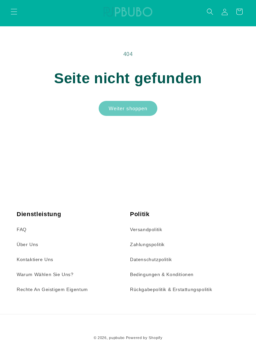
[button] (14, 11)
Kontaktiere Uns (35, 259)
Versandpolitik (146, 229)
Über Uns (27, 244)
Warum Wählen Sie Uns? (45, 274)
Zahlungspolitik (147, 244)
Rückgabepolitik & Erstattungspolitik (171, 289)
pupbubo (117, 338)
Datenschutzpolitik (151, 259)
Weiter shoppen (128, 108)
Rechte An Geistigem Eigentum (52, 289)
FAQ (22, 229)
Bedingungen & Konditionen (162, 274)
